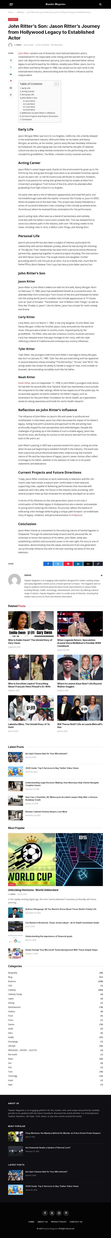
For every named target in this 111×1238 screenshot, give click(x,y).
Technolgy (12, 1076)
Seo (10, 1063)
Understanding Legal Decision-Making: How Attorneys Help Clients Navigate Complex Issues (62, 783)
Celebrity (13, 19)
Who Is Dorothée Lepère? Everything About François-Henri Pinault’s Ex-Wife (29, 685)
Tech (10, 1071)
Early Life (26, 88)
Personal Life (28, 94)
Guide (10, 1028)
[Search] (100, 4)
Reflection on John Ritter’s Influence (38, 113)
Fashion (11, 1011)
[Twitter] (11, 67)
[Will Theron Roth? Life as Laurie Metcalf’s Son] (80, 708)
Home (31, 1222)
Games (11, 884)
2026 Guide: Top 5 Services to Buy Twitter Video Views (52, 768)
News (10, 1058)
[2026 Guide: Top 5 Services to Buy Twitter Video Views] (15, 772)
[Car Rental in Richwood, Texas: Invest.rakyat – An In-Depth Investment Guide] (15, 926)
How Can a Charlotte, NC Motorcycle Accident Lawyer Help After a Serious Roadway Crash (61, 798)
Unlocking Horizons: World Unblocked (33, 890)
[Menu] (11, 4)
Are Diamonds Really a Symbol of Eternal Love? (48, 1147)
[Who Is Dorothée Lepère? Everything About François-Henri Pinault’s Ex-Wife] (31, 667)
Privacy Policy (59, 1222)
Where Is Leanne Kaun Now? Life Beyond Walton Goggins (79, 685)
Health (11, 1037)
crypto (11, 998)
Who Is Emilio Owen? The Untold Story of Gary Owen (30, 641)
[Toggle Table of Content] (55, 84)
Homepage (13, 1041)
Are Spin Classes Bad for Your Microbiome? (46, 753)
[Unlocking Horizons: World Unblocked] (55, 859)
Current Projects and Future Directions (40, 116)
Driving (11, 1003)
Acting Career (28, 91)
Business (12, 981)
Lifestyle (11, 1046)
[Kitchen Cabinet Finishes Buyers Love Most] (15, 815)
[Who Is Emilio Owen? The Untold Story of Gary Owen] (31, 624)
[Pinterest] (11, 81)
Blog (10, 977)
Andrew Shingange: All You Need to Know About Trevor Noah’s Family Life (60, 909)
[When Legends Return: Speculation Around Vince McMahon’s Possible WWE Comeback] (80, 624)
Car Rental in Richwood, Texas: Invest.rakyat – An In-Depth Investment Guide (62, 923)
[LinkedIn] (11, 74)
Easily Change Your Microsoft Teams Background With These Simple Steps (61, 950)
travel (10, 1080)
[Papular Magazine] (55, 4)
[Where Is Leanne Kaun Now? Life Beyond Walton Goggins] (80, 667)
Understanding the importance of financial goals (48, 936)
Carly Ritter (30, 104)
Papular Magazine (50, 1228)
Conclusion (27, 119)
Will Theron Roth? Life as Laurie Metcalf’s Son (79, 725)
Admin (18, 45)
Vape (10, 1084)
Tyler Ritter (30, 107)
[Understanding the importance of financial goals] (15, 940)
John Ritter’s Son (29, 98)
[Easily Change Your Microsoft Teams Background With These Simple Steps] (15, 953)
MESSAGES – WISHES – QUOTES (22, 1050)
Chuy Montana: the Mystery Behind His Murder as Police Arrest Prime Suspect (62, 1133)
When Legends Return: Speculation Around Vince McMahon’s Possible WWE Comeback (79, 643)
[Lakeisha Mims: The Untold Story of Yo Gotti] (31, 708)
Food (10, 1015)
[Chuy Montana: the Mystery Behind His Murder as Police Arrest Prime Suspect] (15, 1137)
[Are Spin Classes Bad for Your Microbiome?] (15, 757)
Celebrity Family (15, 994)
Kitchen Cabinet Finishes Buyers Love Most (46, 812)
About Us (43, 1222)
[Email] (11, 87)
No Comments (43, 45)
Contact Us (76, 1222)
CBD (10, 985)
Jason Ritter (30, 101)
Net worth (12, 1054)
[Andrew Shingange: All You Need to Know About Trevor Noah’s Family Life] (15, 913)
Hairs (10, 1033)
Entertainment (14, 1007)
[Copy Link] (11, 94)
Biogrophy (12, 972)
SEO (10, 1067)
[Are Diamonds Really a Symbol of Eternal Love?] (15, 1151)
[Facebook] (11, 60)
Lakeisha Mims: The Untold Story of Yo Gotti (29, 725)
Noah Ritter (30, 109)
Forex (10, 1020)
